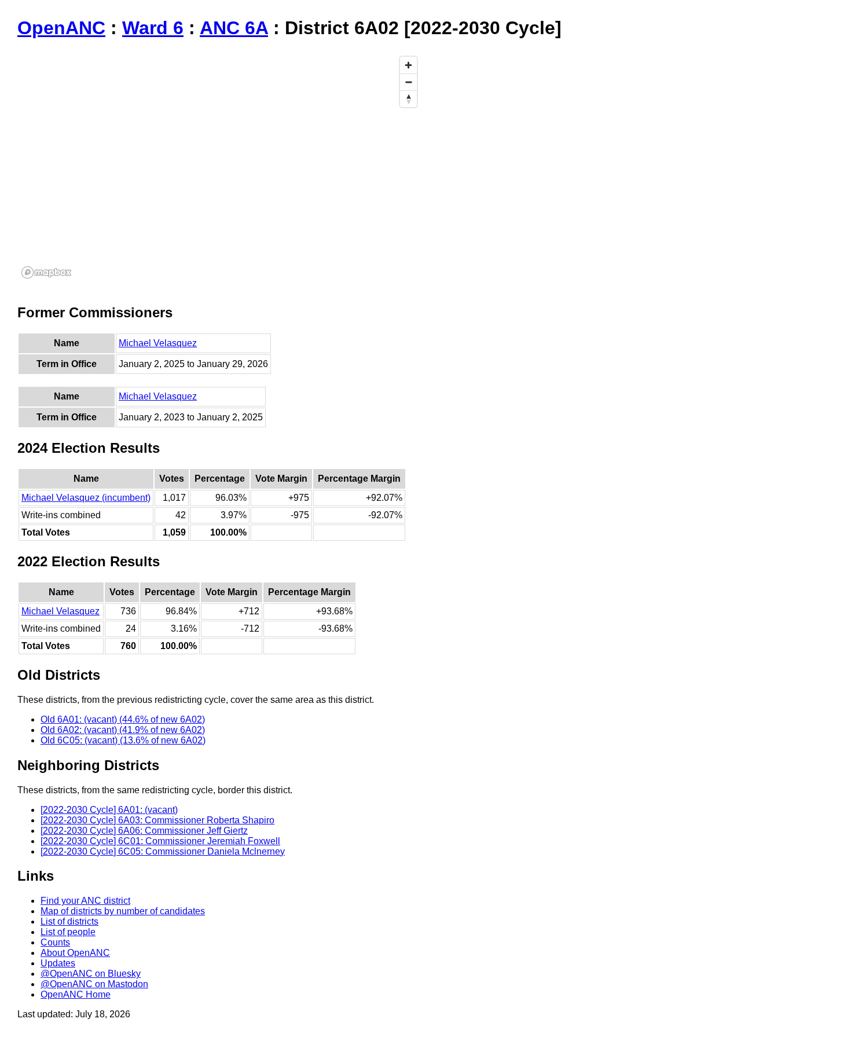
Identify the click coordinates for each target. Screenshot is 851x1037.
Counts (55, 942)
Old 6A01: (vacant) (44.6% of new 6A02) (123, 719)
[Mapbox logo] (46, 272)
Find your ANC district (85, 901)
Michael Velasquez (158, 343)
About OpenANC (75, 953)
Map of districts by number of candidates (123, 911)
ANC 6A (234, 27)
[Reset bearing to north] (408, 98)
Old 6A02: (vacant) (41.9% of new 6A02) (123, 730)
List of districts (69, 921)
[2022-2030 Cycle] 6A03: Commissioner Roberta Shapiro (157, 820)
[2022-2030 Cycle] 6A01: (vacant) (109, 810)
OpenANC (61, 27)
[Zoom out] (408, 82)
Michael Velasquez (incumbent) (86, 498)
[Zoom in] (408, 65)
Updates (58, 963)
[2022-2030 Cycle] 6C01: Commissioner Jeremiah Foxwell (160, 841)
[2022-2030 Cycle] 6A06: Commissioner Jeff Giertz (144, 831)
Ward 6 (153, 27)
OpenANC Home (76, 994)
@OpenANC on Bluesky (91, 974)
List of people (68, 932)
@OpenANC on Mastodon (94, 984)
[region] (220, 167)
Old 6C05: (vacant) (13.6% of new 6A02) (123, 740)
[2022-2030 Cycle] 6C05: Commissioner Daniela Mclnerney (163, 851)
